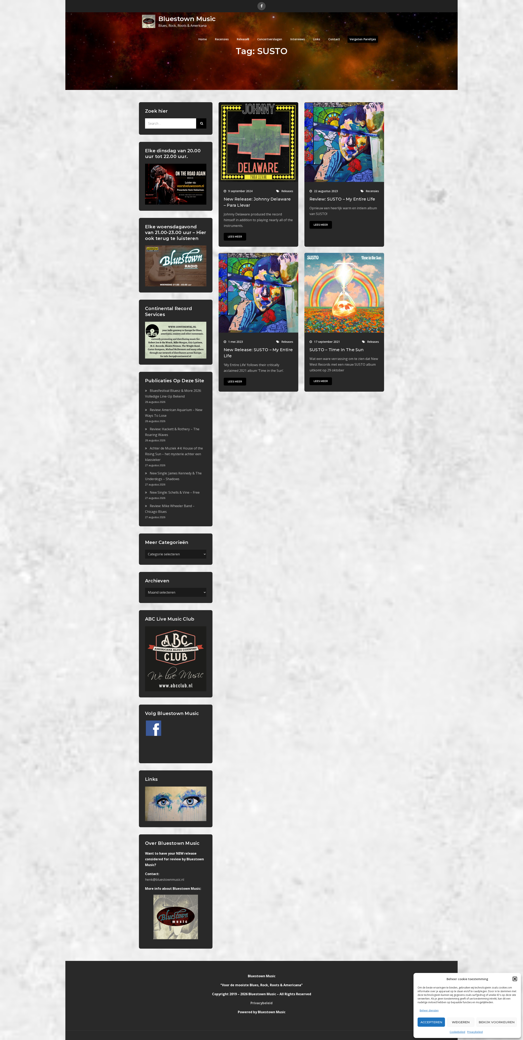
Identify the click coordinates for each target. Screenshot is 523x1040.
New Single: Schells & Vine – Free (175, 492)
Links (316, 39)
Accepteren (431, 1022)
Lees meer (235, 236)
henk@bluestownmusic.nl (164, 879)
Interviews (297, 39)
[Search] (201, 123)
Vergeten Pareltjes (363, 39)
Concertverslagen (269, 39)
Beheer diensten (429, 1010)
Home (202, 39)
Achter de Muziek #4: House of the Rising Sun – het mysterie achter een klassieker (174, 454)
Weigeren (461, 1022)
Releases (243, 39)
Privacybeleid (475, 1032)
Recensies (222, 39)
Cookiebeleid (457, 1032)
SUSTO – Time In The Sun (337, 349)
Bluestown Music (187, 19)
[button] (515, 979)
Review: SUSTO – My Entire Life (342, 199)
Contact (334, 39)
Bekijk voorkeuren (497, 1022)
